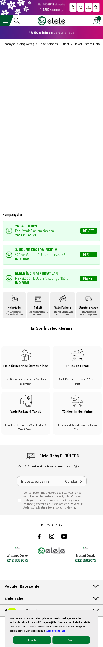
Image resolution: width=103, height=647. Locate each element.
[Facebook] (39, 536)
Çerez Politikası (55, 631)
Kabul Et (32, 640)
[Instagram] (51, 536)
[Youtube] (63, 536)
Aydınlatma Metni (34, 507)
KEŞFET (88, 230)
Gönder (71, 481)
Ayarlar (71, 640)
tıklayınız (71, 507)
